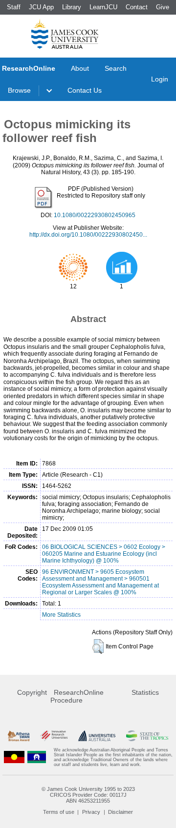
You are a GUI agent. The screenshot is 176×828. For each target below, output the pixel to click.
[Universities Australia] (96, 736)
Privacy (91, 812)
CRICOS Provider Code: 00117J (88, 795)
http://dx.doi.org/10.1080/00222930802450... (88, 234)
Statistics (145, 692)
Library (71, 7)
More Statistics (61, 614)
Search (116, 68)
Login (159, 79)
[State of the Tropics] (147, 736)
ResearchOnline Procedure (77, 696)
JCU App (41, 7)
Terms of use (58, 812)
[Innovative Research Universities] (53, 736)
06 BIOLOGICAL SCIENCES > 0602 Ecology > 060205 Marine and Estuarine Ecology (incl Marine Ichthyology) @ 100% (103, 554)
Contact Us (84, 90)
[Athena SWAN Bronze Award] (18, 736)
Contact (137, 7)
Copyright (32, 692)
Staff (14, 7)
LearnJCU (103, 7)
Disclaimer (120, 812)
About (80, 68)
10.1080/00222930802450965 (94, 215)
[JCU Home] (65, 34)
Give (162, 7)
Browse (19, 90)
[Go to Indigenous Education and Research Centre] (14, 757)
